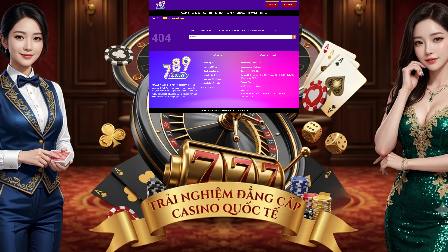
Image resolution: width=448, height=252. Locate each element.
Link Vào (241, 13)
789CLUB (155, 85)
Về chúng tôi (208, 63)
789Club (185, 13)
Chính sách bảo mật (211, 71)
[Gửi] (294, 37)
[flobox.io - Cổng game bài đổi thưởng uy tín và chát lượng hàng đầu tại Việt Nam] (162, 5)
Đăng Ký (196, 13)
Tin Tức (263, 13)
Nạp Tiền (207, 13)
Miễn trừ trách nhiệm (212, 75)
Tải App (230, 13)
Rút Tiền (219, 13)
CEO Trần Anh (209, 87)
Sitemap (258, 86)
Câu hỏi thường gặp (211, 83)
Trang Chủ (156, 18)
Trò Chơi (252, 13)
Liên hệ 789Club (210, 67)
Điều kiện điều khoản (212, 79)
